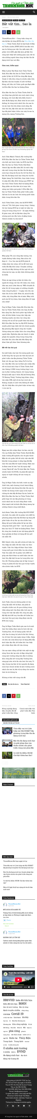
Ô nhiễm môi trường (15, 1048)
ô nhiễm (6, 1052)
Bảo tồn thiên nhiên (13, 17)
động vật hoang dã (11, 1059)
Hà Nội (25, 1017)
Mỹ (24, 1027)
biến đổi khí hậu (24, 1000)
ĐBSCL (13, 1052)
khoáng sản (7, 1024)
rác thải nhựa (16, 1035)
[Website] (29, 1106)
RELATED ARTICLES (10, 720)
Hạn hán (5, 1021)
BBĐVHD (9, 1000)
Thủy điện (25, 1038)
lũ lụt (30, 1024)
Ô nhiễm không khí (13, 1045)
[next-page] (6, 763)
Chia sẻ (7, 926)
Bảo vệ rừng (23, 1007)
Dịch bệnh (17, 1017)
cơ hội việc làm (7, 1017)
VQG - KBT (22, 20)
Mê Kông (6, 1028)
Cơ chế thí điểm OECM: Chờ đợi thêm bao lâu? (23, 754)
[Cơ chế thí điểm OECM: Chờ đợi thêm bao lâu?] (7, 755)
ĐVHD (21, 1051)
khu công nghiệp (19, 1024)
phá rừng (14, 1031)
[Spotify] (24, 1106)
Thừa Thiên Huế (25, 684)
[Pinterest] (14, 32)
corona (6, 1014)
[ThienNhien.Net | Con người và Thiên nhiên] (18, 5)
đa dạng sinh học (11, 1055)
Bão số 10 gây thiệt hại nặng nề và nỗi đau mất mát (18, 888)
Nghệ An (29, 1027)
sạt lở (5, 1038)
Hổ (10, 1021)
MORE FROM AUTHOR (11, 723)
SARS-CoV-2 (27, 1034)
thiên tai (13, 1038)
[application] (18, 979)
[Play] (5, 987)
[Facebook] (4, 32)
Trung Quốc (18, 1041)
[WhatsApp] (18, 32)
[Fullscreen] (32, 987)
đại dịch (24, 1055)
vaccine (27, 1041)
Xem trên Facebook (8, 923)
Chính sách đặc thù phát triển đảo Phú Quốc (27, 711)
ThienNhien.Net (14, 904)
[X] (9, 32)
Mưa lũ (19, 1028)
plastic (23, 1031)
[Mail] (18, 1106)
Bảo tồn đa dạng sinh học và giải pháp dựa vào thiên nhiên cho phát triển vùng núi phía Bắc (24, 744)
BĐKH (22, 1003)
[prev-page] (3, 763)
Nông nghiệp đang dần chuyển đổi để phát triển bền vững (10, 711)
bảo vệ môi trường (10, 1007)
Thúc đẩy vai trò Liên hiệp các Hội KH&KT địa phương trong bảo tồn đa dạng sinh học (24, 732)
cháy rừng (24, 1010)
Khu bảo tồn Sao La (13, 684)
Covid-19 (17, 1014)
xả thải (5, 1045)
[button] (3, 12)
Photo (9, 920)
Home (4, 17)
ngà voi (5, 1031)
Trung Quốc (8, 1041)
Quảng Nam (6, 1034)
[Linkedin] (13, 1106)
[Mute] (29, 987)
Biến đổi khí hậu (10, 1004)
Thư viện (15, 20)
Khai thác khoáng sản (18, 1021)
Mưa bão (13, 1027)
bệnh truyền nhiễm (11, 1010)
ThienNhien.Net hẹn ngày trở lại (15, 861)
